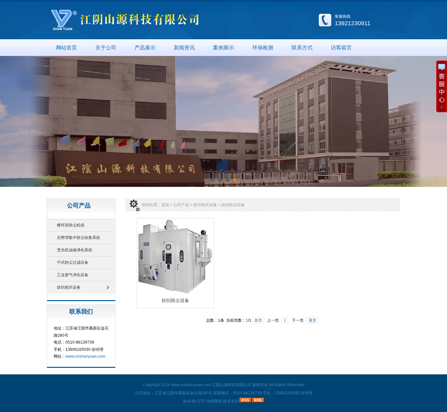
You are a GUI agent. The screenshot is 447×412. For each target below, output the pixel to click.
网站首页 (66, 47)
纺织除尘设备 (233, 205)
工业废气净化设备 (72, 275)
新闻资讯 (184, 47)
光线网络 (214, 401)
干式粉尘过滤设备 (72, 262)
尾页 (312, 320)
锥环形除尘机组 (70, 225)
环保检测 (262, 47)
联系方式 (302, 47)
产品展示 (144, 47)
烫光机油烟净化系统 (74, 250)
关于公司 (105, 47)
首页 (165, 205)
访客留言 (341, 47)
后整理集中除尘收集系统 (78, 237)
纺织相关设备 (68, 287)
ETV (201, 401)
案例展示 (223, 47)
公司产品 (181, 205)
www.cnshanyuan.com (85, 356)
